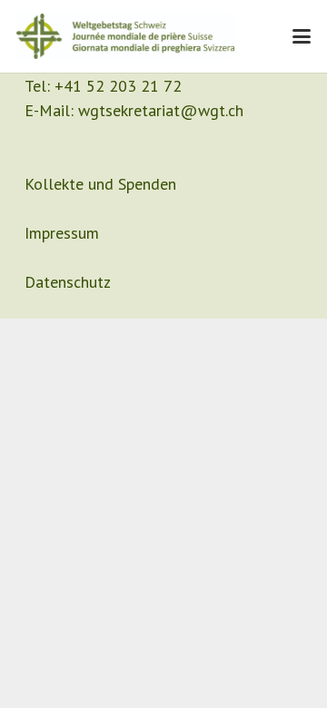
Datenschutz (68, 281)
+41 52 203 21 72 (118, 85)
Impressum (62, 232)
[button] (302, 36)
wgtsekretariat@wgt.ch (160, 110)
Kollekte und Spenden (100, 183)
